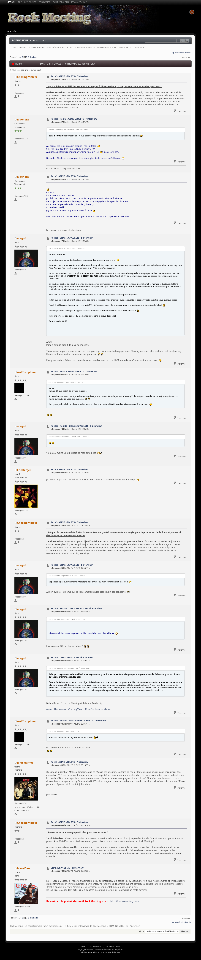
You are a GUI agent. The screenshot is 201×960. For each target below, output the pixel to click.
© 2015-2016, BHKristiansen (100, 952)
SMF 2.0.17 (86, 946)
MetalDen (23, 868)
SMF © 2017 (98, 946)
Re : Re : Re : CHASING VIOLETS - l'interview (74, 118)
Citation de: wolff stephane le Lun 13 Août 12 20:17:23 (68, 437)
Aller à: (141, 931)
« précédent (177, 52)
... (19, 57)
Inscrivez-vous (38, 40)
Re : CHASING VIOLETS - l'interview (69, 76)
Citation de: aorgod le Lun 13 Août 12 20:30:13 (65, 731)
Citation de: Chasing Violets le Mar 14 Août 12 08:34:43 (69, 668)
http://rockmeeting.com (124, 901)
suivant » (187, 52)
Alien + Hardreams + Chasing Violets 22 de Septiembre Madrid (78, 709)
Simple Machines (112, 946)
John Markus (25, 762)
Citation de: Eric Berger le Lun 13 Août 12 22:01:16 (67, 575)
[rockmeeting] (18, 911)
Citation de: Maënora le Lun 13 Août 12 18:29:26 (66, 619)
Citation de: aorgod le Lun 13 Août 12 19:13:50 (65, 382)
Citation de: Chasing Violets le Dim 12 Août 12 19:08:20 (69, 130)
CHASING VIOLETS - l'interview (67, 867)
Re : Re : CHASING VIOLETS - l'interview (72, 237)
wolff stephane (26, 372)
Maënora (23, 119)
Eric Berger (24, 470)
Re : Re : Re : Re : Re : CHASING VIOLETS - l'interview (78, 720)
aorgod (21, 238)
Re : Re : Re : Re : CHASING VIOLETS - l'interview (76, 425)
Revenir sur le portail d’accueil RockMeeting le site (77, 901)
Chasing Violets (27, 77)
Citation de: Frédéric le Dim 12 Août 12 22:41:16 (66, 248)
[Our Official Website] (18, 97)
